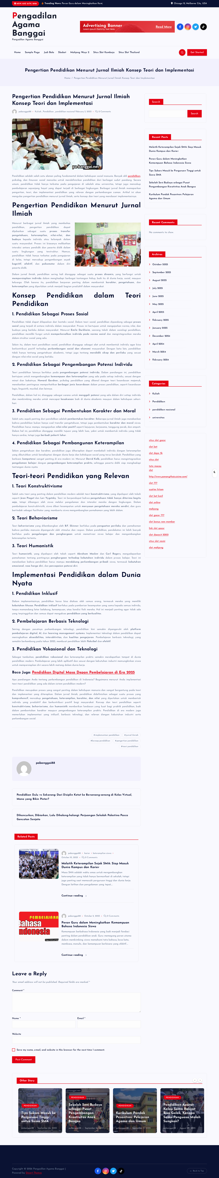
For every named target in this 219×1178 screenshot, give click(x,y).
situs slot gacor (157, 440)
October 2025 (160, 264)
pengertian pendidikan (127, 741)
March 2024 (159, 352)
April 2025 (158, 312)
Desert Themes (34, 1173)
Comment (18, 990)
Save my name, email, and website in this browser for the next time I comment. (61, 1050)
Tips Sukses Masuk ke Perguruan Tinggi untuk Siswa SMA (37, 1117)
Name (16, 1018)
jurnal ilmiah (132, 735)
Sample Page (32, 52)
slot (151, 470)
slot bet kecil (156, 496)
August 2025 (159, 280)
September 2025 (161, 272)
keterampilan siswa (102, 853)
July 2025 (157, 288)
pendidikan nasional (65, 112)
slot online (154, 502)
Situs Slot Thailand (129, 52)
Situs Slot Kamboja (104, 52)
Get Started (197, 52)
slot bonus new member (162, 522)
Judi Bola (49, 52)
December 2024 (161, 336)
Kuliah (38, 112)
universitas (158, 417)
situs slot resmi (157, 541)
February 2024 (160, 360)
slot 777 (153, 483)
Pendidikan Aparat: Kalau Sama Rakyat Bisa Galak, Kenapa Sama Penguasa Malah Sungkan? (180, 1113)
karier (87, 853)
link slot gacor (156, 528)
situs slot (154, 459)
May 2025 (158, 304)
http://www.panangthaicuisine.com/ (168, 476)
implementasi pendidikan (107, 735)
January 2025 (159, 328)
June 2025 (158, 296)
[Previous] (195, 1080)
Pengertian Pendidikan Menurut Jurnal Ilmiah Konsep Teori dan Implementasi (114, 78)
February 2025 (160, 320)
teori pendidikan (130, 746)
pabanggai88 (25, 112)
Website (16, 1034)
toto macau (155, 466)
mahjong (154, 509)
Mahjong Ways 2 (79, 52)
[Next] (200, 1080)
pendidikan (134, 176)
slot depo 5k (156, 453)
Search (156, 102)
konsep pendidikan (101, 741)
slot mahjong (156, 547)
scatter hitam (156, 489)
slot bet (153, 447)
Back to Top (198, 1171)
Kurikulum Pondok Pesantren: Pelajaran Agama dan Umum (130, 1117)
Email (81, 1018)
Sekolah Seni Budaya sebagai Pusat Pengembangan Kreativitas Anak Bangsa (84, 1113)
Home (17, 52)
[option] (38, 1110)
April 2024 (158, 344)
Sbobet (62, 52)
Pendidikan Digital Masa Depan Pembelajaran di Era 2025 (83, 672)
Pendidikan (48, 112)
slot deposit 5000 (158, 535)
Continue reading (73, 895)
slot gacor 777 (156, 515)
